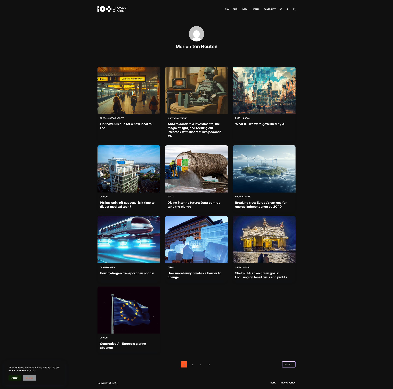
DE (281, 9)
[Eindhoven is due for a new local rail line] (128, 90)
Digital (246, 118)
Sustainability (116, 118)
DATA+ (245, 9)
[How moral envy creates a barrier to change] (196, 239)
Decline (29, 378)
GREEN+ (256, 9)
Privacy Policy (288, 383)
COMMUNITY (270, 9)
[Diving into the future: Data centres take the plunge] (196, 169)
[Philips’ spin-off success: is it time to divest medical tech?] (128, 168)
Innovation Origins (177, 118)
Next (287, 364)
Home (273, 383)
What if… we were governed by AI (260, 124)
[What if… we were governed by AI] (264, 90)
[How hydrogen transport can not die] (128, 239)
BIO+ (227, 9)
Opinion (104, 197)
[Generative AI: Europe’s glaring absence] (128, 310)
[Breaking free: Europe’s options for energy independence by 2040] (264, 168)
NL (287, 9)
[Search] (294, 9)
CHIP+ (236, 9)
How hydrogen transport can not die (127, 273)
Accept (15, 378)
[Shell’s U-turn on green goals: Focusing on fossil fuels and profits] (264, 239)
